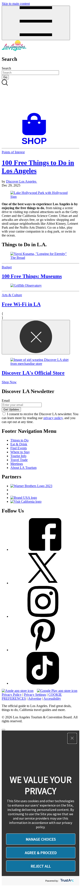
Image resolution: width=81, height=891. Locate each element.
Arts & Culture (12, 295)
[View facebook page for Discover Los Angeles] (42, 549)
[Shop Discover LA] (36, 144)
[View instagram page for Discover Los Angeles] (42, 616)
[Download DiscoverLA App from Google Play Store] (57, 691)
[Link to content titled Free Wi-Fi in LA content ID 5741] (40, 286)
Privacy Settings (35, 694)
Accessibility (52, 698)
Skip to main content (16, 3)
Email (6, 400)
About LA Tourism (23, 467)
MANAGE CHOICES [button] (41, 839)
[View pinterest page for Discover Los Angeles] (42, 650)
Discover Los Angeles (21, 181)
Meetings (16, 464)
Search (6, 68)
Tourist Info (18, 456)
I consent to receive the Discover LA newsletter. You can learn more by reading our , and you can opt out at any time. (40, 418)
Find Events (18, 448)
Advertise (34, 698)
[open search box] (40, 96)
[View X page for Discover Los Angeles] (42, 583)
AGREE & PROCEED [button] (41, 852)
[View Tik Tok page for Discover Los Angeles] (42, 683)
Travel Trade (19, 460)
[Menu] (36, 23)
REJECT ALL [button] (41, 866)
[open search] (40, 96)
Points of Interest (13, 152)
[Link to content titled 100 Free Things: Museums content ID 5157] (40, 256)
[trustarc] (67, 880)
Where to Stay (20, 452)
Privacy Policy (12, 694)
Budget (7, 267)
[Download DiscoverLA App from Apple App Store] (17, 691)
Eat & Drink (18, 444)
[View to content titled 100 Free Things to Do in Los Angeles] (40, 195)
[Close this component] (36, 337)
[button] (72, 738)
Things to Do (19, 440)
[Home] (14, 50)
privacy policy (53, 418)
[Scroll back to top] (3, 729)
